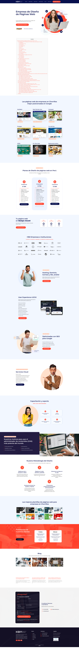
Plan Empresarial (22, 60)
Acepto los (23, 611)
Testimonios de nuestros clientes (23, 81)
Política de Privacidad (27, 620)
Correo (18, 601)
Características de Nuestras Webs (24, 72)
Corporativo (21, 57)
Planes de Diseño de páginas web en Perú (25, 54)
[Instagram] (18, 640)
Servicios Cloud (21, 66)
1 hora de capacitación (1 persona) (25, 68)
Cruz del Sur (21, 48)
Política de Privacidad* (28, 612)
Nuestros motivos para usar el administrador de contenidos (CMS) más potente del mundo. (32, 73)
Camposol (21, 44)
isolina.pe (21, 53)
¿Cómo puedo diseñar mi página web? (26, 92)
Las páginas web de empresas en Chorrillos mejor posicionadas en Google (30, 41)
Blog (45, 1)
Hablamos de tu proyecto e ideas (25, 75)
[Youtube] (21, 640)
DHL (20, 47)
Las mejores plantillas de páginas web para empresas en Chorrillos (29, 80)
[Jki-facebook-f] (16, 640)
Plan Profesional (22, 59)
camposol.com (22, 45)
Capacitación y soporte (22, 67)
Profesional (21, 55)
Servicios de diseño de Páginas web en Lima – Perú (27, 83)
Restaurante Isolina (22, 52)
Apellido (29, 598)
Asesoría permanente (23, 70)
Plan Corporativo (22, 61)
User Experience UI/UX (22, 64)
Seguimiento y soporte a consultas (25, 69)
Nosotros (30, 1)
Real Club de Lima (22, 43)
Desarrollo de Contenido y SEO (24, 87)
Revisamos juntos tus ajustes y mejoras (26, 78)
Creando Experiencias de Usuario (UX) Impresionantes (28, 86)
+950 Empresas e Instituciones (23, 62)
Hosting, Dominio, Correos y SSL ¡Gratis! (24, 63)
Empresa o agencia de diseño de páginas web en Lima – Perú (29, 84)
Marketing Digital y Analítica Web (25, 88)
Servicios (35, 1)
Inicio (26, 1)
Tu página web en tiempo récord (23, 58)
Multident (21, 42)
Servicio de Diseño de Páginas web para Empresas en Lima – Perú (30, 89)
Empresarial (21, 56)
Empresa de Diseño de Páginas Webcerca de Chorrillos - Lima (27, 40)
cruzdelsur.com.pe (22, 49)
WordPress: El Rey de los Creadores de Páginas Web (28, 91)
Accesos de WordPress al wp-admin (25, 71)
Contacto (50, 1)
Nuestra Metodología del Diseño (23, 74)
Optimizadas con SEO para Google (24, 65)
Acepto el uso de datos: (25, 612)
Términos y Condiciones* (24, 611)
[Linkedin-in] (20, 640)
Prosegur (21, 46)
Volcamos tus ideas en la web (24, 77)
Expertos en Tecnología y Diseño (25, 85)
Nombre (18, 598)
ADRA (20, 50)
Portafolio (41, 1)
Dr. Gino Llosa (22, 51)
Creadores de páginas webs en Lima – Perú (26, 90)
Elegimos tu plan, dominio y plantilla (25, 76)
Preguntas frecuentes (22, 82)
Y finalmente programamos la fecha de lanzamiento (28, 79)
